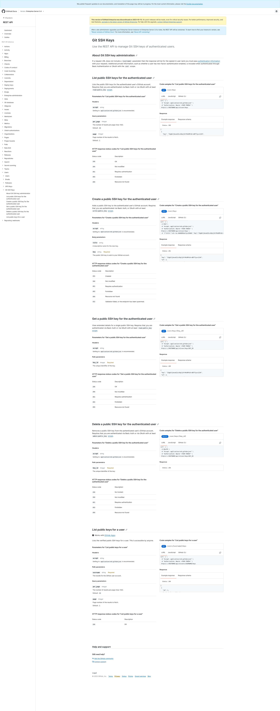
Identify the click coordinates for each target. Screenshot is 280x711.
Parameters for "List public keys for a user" (110, 547)
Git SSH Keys (10, 190)
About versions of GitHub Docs (103, 32)
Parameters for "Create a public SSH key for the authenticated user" (120, 217)
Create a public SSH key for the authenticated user (124, 199)
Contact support (100, 662)
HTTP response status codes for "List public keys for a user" (117, 614)
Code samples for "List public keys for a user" (179, 540)
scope (109, 90)
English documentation (194, 4)
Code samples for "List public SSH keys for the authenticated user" (187, 84)
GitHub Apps (110, 535)
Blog (149, 676)
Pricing (130, 676)
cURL (163, 96)
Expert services (140, 676)
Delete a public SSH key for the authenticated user (124, 424)
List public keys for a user (108, 529)
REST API (8, 22)
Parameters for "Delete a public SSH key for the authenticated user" (120, 443)
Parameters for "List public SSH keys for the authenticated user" (119, 96)
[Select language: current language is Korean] (276, 11)
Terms (110, 676)
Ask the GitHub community (103, 658)
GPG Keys (8, 186)
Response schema (184, 119)
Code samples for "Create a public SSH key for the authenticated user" (189, 205)
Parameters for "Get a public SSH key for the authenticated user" (119, 337)
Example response (168, 119)
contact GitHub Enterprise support (169, 22)
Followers (8, 183)
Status (124, 676)
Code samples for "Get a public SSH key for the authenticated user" (188, 325)
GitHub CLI (182, 96)
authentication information (209, 61)
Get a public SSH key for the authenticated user (122, 318)
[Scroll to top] (275, 706)
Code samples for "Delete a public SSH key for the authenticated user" (189, 430)
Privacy (117, 676)
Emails (7, 179)
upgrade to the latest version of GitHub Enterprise (119, 22)
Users (7, 176)
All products (8, 18)
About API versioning (141, 32)
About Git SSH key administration (113, 55)
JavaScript (172, 96)
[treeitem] (19, 30)
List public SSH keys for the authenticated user (122, 77)
